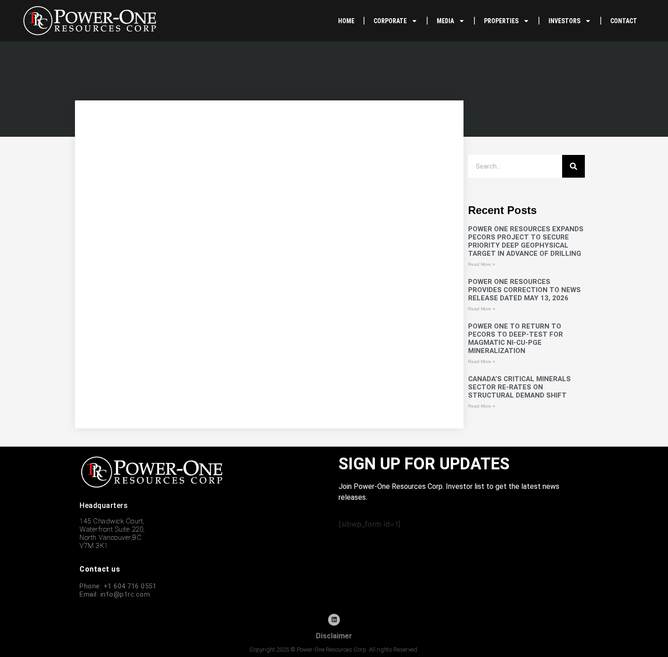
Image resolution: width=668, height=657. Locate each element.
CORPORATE (390, 21)
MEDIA (445, 21)
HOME (346, 21)
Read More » (481, 264)
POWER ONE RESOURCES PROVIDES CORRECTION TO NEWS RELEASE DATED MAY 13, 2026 (524, 290)
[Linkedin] (334, 620)
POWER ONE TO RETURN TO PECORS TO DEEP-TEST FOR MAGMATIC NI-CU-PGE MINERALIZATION (515, 338)
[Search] (573, 166)
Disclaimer (334, 636)
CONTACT (623, 21)
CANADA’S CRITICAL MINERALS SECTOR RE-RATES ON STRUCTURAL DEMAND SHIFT (519, 387)
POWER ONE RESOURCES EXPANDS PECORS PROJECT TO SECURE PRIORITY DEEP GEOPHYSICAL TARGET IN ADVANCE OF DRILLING (525, 241)
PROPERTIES (501, 21)
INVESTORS (564, 21)
